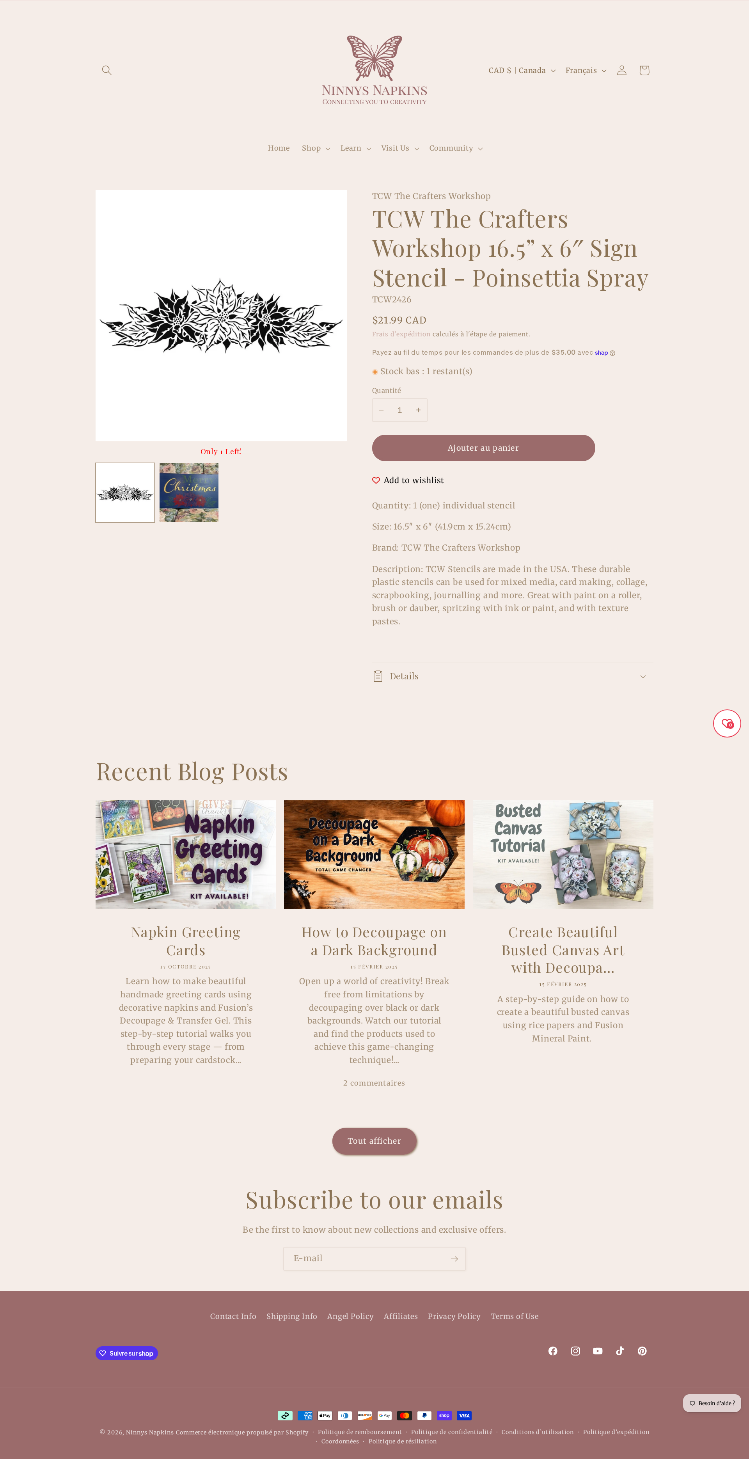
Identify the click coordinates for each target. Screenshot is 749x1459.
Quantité (386, 390)
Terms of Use (514, 1316)
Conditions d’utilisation (538, 1432)
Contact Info (233, 1316)
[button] (107, 70)
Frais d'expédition (401, 334)
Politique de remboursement (360, 1432)
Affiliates (401, 1316)
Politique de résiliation (403, 1441)
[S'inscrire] (454, 1259)
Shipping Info (292, 1316)
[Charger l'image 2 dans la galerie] (189, 492)
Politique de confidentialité (451, 1432)
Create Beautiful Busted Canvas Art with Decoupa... (563, 949)
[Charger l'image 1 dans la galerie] (125, 492)
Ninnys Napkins (150, 1432)
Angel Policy (350, 1316)
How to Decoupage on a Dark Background (374, 940)
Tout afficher (374, 1141)
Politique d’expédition (616, 1432)
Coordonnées (340, 1441)
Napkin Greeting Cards (186, 940)
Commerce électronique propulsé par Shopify (242, 1432)
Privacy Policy (454, 1316)
